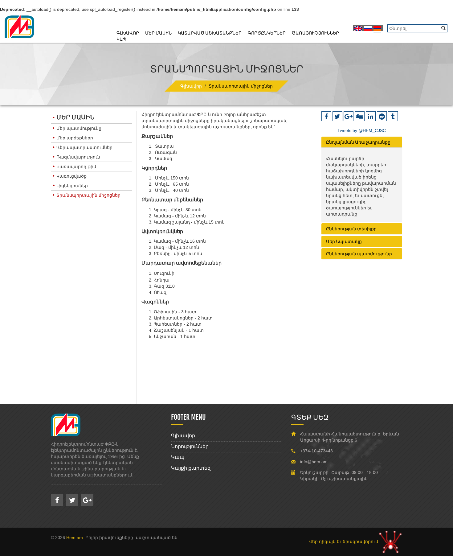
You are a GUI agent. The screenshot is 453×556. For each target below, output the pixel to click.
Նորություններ (190, 446)
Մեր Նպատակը (344, 241)
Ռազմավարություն (78, 156)
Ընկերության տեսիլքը (351, 228)
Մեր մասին (158, 32)
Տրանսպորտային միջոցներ (88, 195)
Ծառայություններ (315, 32)
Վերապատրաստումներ (84, 147)
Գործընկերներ (267, 32)
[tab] (361, 142)
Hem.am (74, 537)
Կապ (121, 39)
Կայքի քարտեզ (190, 468)
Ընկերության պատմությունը (359, 253)
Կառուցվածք (71, 176)
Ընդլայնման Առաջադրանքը (358, 142)
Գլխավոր (127, 32)
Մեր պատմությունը (78, 128)
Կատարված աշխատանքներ (210, 32)
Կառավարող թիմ (76, 166)
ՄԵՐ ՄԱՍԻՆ (75, 117)
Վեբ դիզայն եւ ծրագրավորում (344, 541)
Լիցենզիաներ (72, 185)
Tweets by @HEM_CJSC (361, 130)
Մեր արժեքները (74, 137)
